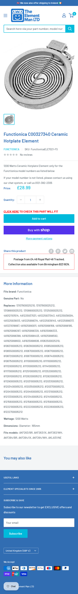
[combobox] (34, 29)
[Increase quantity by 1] (40, 200)
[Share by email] (71, 251)
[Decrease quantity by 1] (21, 200)
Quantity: (9, 199)
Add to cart (39, 218)
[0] (71, 15)
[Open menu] (5, 15)
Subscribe (15, 533)
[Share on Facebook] (51, 251)
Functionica (11, 149)
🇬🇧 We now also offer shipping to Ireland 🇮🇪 (39, 2)
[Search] (69, 29)
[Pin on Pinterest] (58, 251)
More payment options (39, 238)
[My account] (64, 15)
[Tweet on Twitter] (64, 251)
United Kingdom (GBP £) (18, 550)
